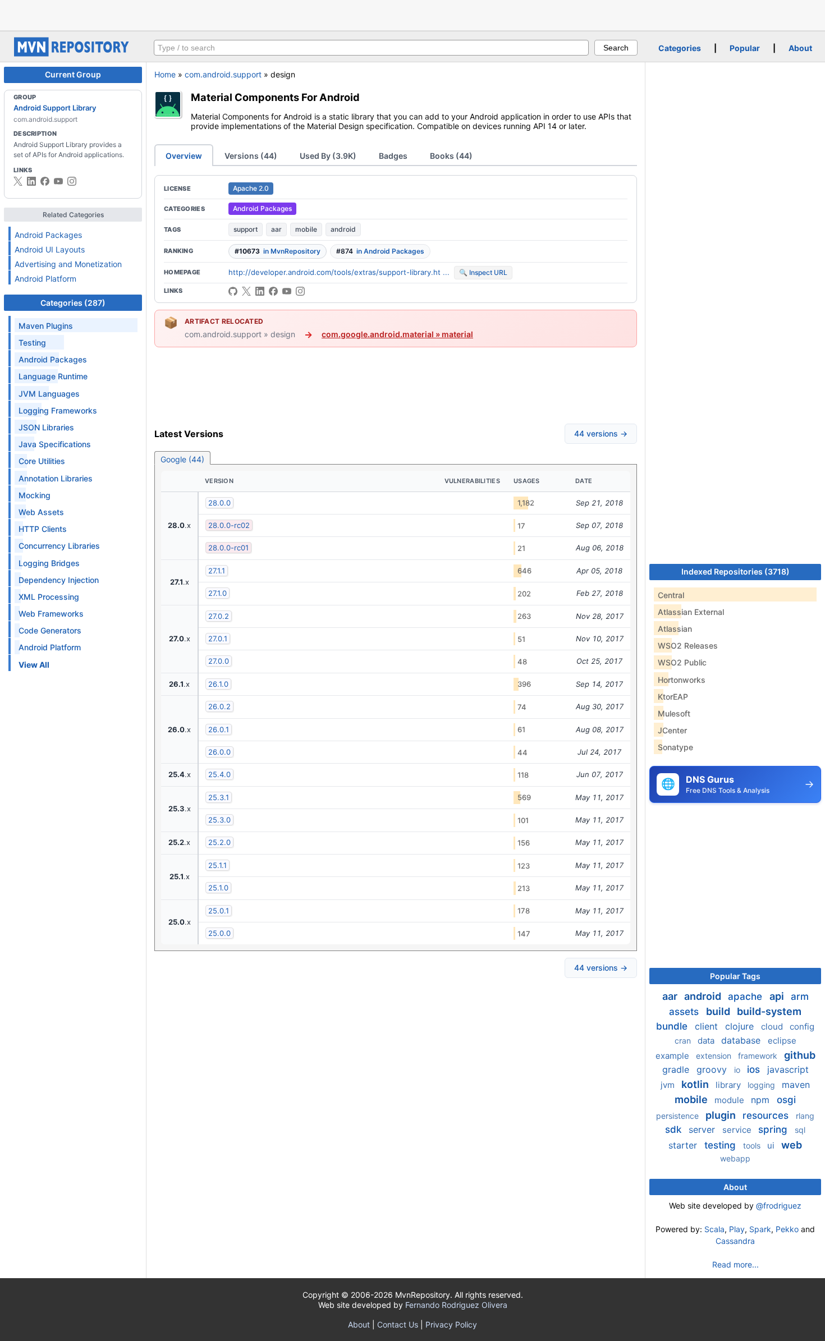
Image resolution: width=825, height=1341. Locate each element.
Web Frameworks (51, 613)
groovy (713, 1069)
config (802, 1026)
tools (753, 1145)
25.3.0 (219, 819)
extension (715, 1055)
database (742, 1040)
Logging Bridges (49, 563)
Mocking (35, 495)
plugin (721, 1115)
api (777, 996)
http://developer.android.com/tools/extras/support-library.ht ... (339, 272)
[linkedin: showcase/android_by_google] (31, 181)
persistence (678, 1115)
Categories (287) (73, 302)
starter (684, 1145)
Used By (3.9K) (328, 155)
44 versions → (600, 433)
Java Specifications (55, 444)
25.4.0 (219, 774)
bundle (673, 1026)
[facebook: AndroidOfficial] (44, 181)
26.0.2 (219, 706)
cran (684, 1040)
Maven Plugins (46, 325)
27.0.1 (217, 638)
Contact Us (397, 1324)
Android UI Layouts (50, 249)
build (719, 1011)
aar (276, 229)
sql (800, 1130)
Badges (393, 155)
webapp (735, 1158)
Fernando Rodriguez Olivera (456, 1305)
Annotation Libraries (56, 478)
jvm (669, 1085)
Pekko (787, 1229)
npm (761, 1099)
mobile (306, 229)
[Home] (73, 53)
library (729, 1085)
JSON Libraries (46, 427)
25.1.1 (217, 865)
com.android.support (223, 74)
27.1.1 (216, 570)
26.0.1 (218, 729)
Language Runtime (53, 376)
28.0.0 (219, 502)
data (707, 1040)
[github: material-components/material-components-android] (232, 291)
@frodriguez (778, 1205)
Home (165, 74)
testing (721, 1145)
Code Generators (50, 630)
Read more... (735, 1264)
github (799, 1055)
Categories (679, 48)
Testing (32, 342)
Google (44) (182, 459)
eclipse (782, 1040)
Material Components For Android (275, 97)
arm (800, 996)
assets (685, 1011)
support (245, 229)
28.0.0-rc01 (228, 547)
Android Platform (45, 278)
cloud (773, 1026)
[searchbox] (371, 48)
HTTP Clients (43, 529)
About (800, 48)
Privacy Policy (451, 1324)
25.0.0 (219, 933)
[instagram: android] (71, 181)
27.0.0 (218, 660)
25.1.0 (218, 887)
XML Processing (49, 596)
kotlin (696, 1084)
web (791, 1145)
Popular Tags (735, 976)
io (738, 1069)
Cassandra (735, 1241)
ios (755, 1069)
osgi (786, 1099)
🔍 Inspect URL (483, 272)
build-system (769, 1011)
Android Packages (48, 235)
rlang (805, 1115)
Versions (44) (250, 155)
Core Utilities (42, 461)
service (738, 1129)
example (673, 1055)
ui (772, 1145)
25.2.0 (219, 842)
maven (796, 1084)
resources (766, 1115)
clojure (741, 1026)
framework (759, 1055)
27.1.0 (217, 593)
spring (774, 1129)
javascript (788, 1069)
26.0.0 (219, 751)
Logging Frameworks (58, 410)
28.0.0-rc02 (229, 525)
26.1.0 (218, 683)
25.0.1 (218, 910)
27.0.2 (218, 616)
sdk (674, 1129)
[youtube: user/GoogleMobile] (58, 181)
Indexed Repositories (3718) (735, 571)
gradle (677, 1069)
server (703, 1129)
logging (762, 1085)
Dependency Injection (59, 580)
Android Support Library (54, 107)
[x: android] (17, 181)
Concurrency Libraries (59, 545)
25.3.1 (218, 797)
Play (737, 1229)
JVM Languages (49, 393)
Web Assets (41, 512)
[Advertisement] (412, 14)
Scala (714, 1229)
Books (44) (451, 155)
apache (746, 996)
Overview (184, 155)
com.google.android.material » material (397, 334)
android (343, 229)
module (730, 1100)
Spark (760, 1229)
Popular (745, 48)
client (708, 1026)
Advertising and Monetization (68, 264)
